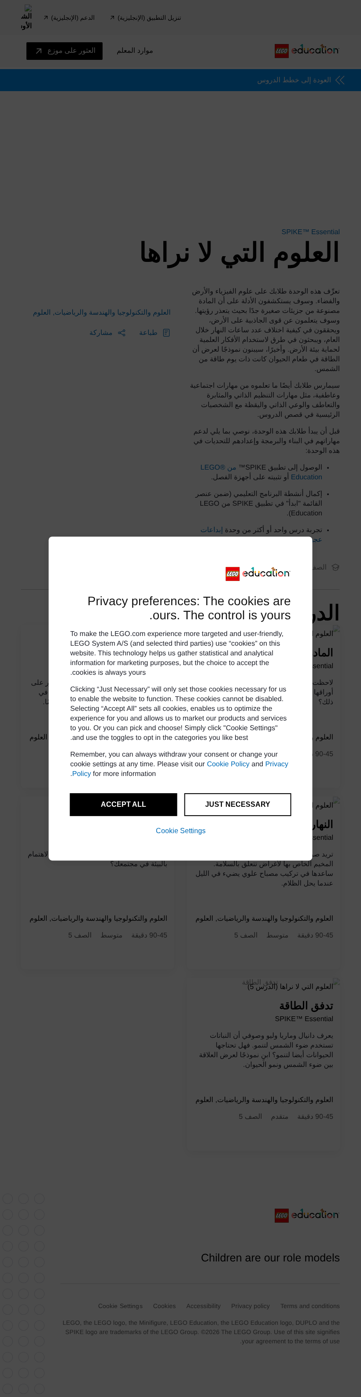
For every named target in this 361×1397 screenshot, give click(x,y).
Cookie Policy (228, 764)
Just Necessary (237, 804)
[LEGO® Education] (258, 574)
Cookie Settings (181, 831)
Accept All (123, 804)
